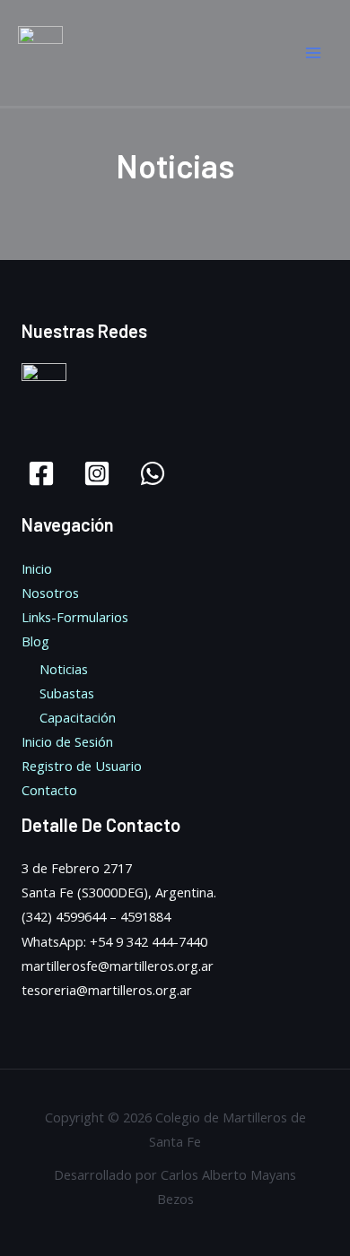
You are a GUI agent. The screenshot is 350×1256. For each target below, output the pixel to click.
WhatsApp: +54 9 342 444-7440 (114, 941)
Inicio (37, 568)
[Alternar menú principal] (313, 53)
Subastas (66, 693)
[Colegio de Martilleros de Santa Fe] (40, 52)
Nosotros (50, 593)
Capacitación (77, 717)
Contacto (49, 790)
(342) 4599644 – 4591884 (96, 916)
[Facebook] (41, 473)
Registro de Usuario (82, 766)
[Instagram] (97, 473)
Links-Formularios (75, 617)
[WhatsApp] (152, 473)
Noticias (63, 669)
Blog (35, 641)
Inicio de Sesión (67, 741)
